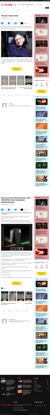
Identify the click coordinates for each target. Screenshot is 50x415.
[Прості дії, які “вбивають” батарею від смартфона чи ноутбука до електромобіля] (41, 102)
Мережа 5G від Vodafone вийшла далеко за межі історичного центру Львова (41, 63)
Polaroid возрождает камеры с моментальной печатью (20, 81)
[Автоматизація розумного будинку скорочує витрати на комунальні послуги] (41, 153)
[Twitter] (45, 0)
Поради (29, 84)
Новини (5, 12)
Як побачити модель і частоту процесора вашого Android (28, 80)
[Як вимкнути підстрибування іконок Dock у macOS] (3, 394)
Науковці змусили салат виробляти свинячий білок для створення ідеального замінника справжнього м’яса (41, 172)
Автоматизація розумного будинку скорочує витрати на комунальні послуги (41, 159)
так (36, 82)
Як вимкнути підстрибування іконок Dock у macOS (11, 394)
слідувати (41, 82)
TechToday (4, 18)
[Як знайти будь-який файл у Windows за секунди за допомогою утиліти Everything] (3, 388)
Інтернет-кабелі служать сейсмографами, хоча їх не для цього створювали (41, 120)
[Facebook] (43, 0)
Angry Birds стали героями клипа (12, 81)
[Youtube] (48, 0)
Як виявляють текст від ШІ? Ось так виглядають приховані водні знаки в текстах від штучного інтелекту (41, 132)
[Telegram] (40, 405)
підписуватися (47, 82)
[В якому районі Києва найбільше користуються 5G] (41, 70)
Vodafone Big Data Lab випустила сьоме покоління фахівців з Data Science (41, 26)
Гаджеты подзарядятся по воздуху (5, 80)
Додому (2, 12)
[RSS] (38, 405)
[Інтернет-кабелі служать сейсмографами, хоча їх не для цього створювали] (41, 114)
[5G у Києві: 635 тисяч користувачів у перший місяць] (41, 32)
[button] (48, 4)
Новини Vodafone (38, 24)
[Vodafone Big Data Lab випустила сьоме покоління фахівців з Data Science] (41, 20)
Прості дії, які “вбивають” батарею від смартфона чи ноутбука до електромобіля (41, 108)
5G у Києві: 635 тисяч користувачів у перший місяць (41, 38)
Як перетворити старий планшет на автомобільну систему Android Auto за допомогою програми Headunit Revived (10, 382)
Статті (37, 130)
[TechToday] (2, 18)
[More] (28, 23)
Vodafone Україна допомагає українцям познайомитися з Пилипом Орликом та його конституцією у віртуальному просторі (41, 50)
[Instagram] (44, 0)
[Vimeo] (47, 0)
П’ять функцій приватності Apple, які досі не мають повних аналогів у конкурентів (41, 184)
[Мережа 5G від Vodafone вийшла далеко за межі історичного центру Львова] (41, 57)
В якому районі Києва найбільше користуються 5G (41, 75)
